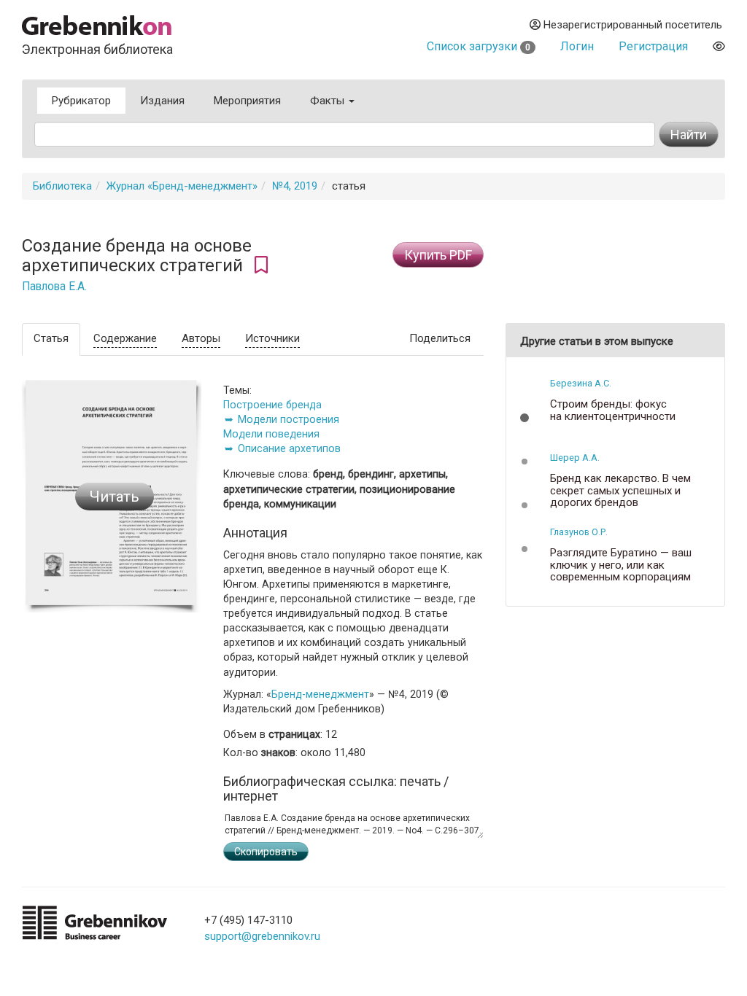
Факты (328, 100)
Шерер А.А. (575, 457)
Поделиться (440, 338)
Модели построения (288, 419)
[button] (524, 417)
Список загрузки (478, 46)
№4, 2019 (294, 185)
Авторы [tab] (201, 338)
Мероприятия (247, 100)
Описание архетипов (289, 448)
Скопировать (266, 851)
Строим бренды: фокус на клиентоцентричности (613, 410)
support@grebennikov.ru (262, 936)
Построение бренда (272, 405)
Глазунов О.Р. (579, 531)
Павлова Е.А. (54, 286)
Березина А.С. (580, 383)
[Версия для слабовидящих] (719, 46)
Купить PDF (438, 254)
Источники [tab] (272, 338)
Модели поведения (271, 434)
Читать (114, 496)
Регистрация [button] (653, 46)
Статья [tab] (51, 338)
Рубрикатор (81, 100)
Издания (162, 100)
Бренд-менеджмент (320, 694)
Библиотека (62, 185)
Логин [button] (577, 46)
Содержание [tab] (125, 338)
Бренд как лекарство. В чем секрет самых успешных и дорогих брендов (620, 490)
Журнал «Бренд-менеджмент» (182, 185)
